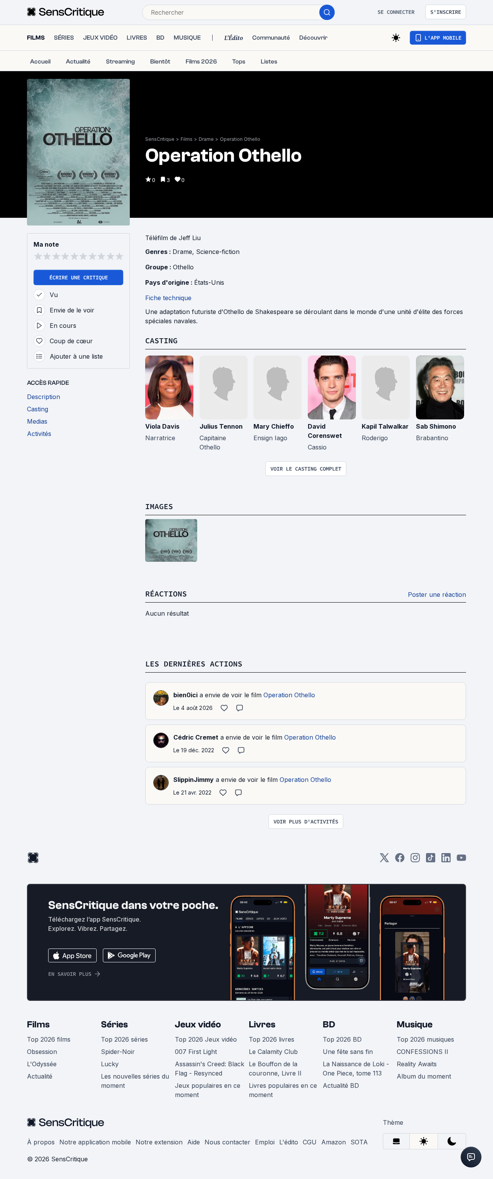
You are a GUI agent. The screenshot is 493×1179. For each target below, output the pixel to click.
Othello (183, 267)
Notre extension (159, 1142)
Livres (262, 1024)
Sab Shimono (436, 426)
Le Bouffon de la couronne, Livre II (275, 1068)
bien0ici (185, 695)
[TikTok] (430, 860)
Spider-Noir (118, 1051)
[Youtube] (461, 860)
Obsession (42, 1051)
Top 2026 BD (342, 1039)
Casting (161, 340)
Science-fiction (218, 252)
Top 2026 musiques (425, 1039)
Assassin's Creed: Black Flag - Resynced (209, 1068)
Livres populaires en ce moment (283, 1090)
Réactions (166, 593)
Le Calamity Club (273, 1051)
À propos (41, 1142)
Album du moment (424, 1076)
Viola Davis (162, 426)
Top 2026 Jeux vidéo (206, 1039)
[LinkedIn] (446, 860)
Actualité (39, 1076)
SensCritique (159, 139)
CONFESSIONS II (422, 1051)
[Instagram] (415, 860)
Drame (206, 139)
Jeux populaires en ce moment (207, 1090)
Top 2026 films (48, 1039)
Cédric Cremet (195, 737)
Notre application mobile (95, 1142)
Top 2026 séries (124, 1039)
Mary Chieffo (273, 426)
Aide (193, 1142)
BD (329, 1024)
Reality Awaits (417, 1064)
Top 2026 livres (271, 1039)
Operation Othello (240, 139)
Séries (114, 1024)
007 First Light (196, 1051)
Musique (415, 1024)
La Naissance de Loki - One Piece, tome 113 (356, 1068)
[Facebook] (399, 860)
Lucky (110, 1064)
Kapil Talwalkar (385, 426)
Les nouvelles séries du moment (135, 1080)
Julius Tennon (221, 426)
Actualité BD (341, 1085)
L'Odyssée (42, 1064)
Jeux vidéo (198, 1024)
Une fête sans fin (348, 1051)
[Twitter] (384, 860)
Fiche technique (168, 298)
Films (187, 139)
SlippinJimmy (193, 779)
